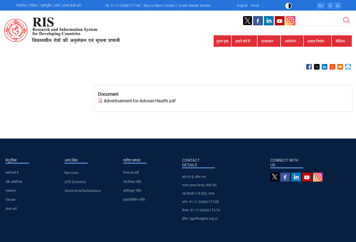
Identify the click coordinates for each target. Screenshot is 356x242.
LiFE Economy (75, 181)
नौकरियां (21, 5)
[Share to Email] (340, 67)
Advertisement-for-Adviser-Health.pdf (140, 101)
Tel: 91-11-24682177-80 (122, 5)
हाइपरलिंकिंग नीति (134, 199)
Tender (11, 199)
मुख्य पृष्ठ (222, 41)
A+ (321, 5)
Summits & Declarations (83, 190)
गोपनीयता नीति (132, 181)
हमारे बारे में (12, 172)
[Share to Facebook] (309, 67)
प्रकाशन (11, 190)
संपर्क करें (11, 208)
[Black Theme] (288, 5)
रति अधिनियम (14, 181)
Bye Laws (71, 172)
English (242, 5)
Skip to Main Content (159, 5)
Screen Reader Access (194, 5)
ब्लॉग (57, 5)
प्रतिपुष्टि (45, 5)
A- (337, 5)
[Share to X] (317, 67)
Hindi (255, 5)
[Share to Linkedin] (324, 67)
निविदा (33, 5)
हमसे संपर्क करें (72, 5)
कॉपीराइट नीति (132, 190)
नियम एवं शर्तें (131, 172)
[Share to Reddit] (332, 67)
